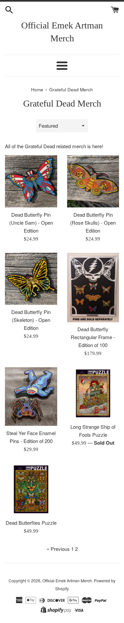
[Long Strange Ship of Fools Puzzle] (93, 393)
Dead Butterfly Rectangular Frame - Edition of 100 (93, 337)
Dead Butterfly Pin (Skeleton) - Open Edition (31, 319)
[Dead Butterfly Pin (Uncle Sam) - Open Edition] (31, 181)
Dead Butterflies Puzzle (31, 522)
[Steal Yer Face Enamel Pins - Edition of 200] (31, 396)
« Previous (58, 548)
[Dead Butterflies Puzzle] (31, 489)
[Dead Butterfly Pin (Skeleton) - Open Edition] (31, 279)
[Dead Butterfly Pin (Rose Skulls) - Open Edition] (93, 181)
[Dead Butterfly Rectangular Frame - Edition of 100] (93, 287)
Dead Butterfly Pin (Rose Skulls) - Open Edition (93, 222)
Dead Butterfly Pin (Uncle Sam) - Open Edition (31, 222)
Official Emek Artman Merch (62, 31)
